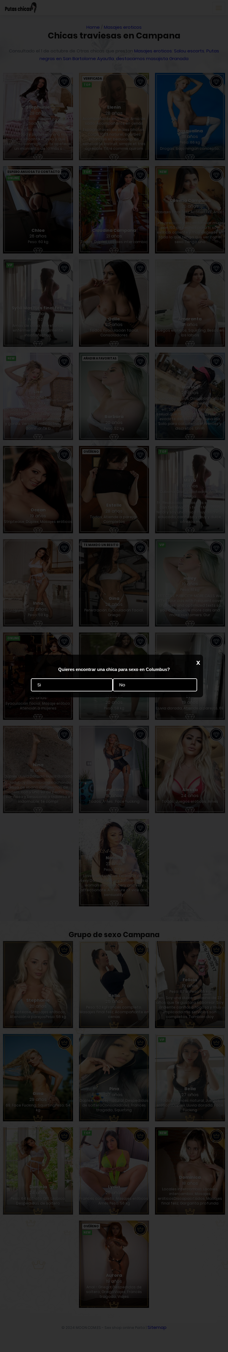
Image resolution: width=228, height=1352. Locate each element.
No (122, 685)
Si (39, 685)
